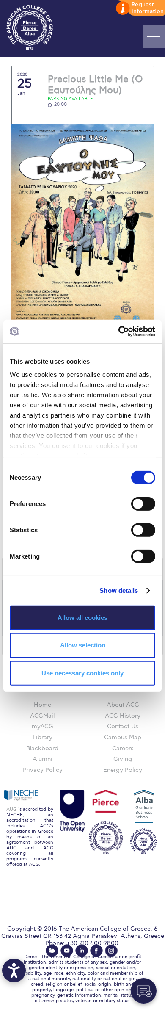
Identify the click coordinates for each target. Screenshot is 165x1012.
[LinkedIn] (81, 950)
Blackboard (42, 748)
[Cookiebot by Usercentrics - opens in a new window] (118, 331)
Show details (118, 590)
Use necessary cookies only (82, 673)
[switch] (143, 503)
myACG (42, 726)
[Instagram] (111, 950)
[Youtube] (66, 950)
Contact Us (122, 726)
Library (42, 737)
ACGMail (42, 715)
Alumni (42, 759)
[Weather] (52, 950)
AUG (11, 809)
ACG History (122, 715)
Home (42, 704)
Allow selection (82, 645)
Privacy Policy (42, 770)
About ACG (123, 704)
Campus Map (122, 737)
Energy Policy (122, 770)
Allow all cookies (82, 617)
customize (139, 8)
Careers (123, 748)
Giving (122, 759)
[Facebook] (96, 950)
